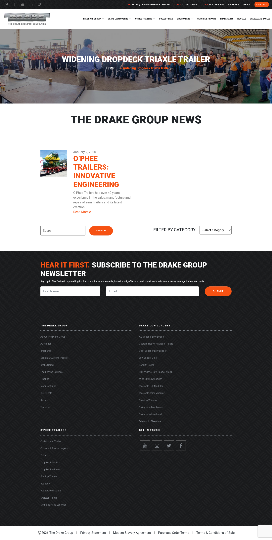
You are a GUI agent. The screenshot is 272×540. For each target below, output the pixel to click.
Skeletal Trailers (48, 497)
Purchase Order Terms (173, 533)
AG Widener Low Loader (151, 336)
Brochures (45, 351)
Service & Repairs (206, 19)
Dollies (44, 455)
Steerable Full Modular (151, 386)
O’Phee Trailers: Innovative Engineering (96, 171)
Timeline (45, 407)
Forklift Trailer (146, 365)
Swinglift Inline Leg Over (53, 504)
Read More (81, 212)
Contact (261, 4)
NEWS (247, 4)
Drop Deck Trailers (50, 462)
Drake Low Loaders (118, 19)
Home (110, 68)
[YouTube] (22, 4)
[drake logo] (27, 19)
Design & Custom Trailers (54, 357)
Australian (46, 343)
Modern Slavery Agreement (132, 533)
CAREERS (233, 4)
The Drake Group (92, 19)
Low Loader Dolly (148, 357)
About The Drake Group (53, 336)
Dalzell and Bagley (260, 19)
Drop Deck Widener (50, 469)
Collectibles (166, 19)
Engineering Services (51, 372)
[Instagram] (157, 445)
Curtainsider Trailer (50, 441)
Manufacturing (48, 386)
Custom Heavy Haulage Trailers (156, 343)
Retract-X (45, 483)
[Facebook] (15, 4)
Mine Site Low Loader (150, 379)
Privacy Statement (93, 533)
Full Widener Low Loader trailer (155, 372)
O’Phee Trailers (143, 19)
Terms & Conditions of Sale (215, 533)
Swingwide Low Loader (151, 407)
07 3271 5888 (187, 4)
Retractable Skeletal (51, 490)
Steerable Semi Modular (151, 393)
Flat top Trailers (48, 476)
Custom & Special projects (54, 448)
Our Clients (46, 393)
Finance (44, 379)
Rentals (241, 19)
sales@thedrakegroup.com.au (151, 4)
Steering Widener (148, 400)
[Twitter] (7, 4)
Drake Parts (226, 19)
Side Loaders (183, 19)
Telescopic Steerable (150, 421)
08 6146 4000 (214, 4)
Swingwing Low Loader (151, 414)
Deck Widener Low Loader (152, 351)
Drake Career (47, 365)
